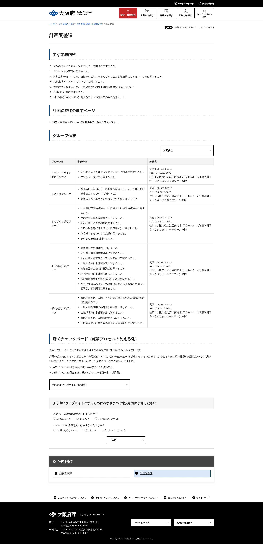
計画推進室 (97, 24)
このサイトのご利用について (72, 497)
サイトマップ (202, 497)
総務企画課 (65, 473)
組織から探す (69, 24)
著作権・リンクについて (107, 497)
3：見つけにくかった (115, 430)
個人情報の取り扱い (177, 497)
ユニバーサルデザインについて (143, 497)
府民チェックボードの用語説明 (69, 384)
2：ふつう (85, 419)
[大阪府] (70, 13)
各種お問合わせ (184, 523)
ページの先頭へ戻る (215, 512)
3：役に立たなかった (108, 419)
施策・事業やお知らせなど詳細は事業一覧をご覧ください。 (85, 122)
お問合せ (168, 150)
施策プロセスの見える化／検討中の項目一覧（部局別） (83, 367)
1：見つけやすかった (66, 430)
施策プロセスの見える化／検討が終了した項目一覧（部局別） (86, 372)
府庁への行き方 (142, 523)
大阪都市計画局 (83, 24)
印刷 (170, 28)
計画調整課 (146, 473)
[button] (184, 3)
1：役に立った (63, 419)
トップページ (55, 24)
